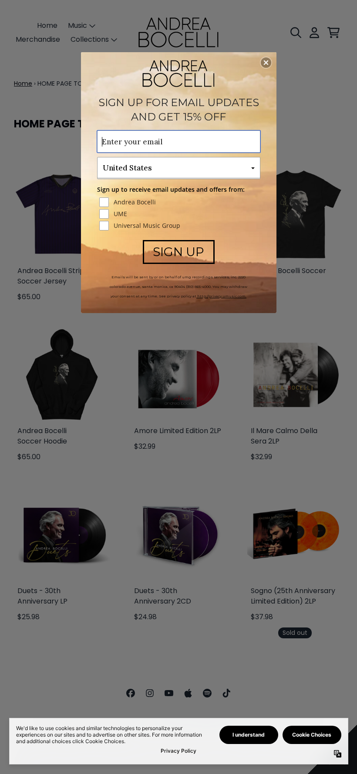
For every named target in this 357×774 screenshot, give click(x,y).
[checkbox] (179, 202)
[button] (266, 62)
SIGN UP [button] (178, 251)
